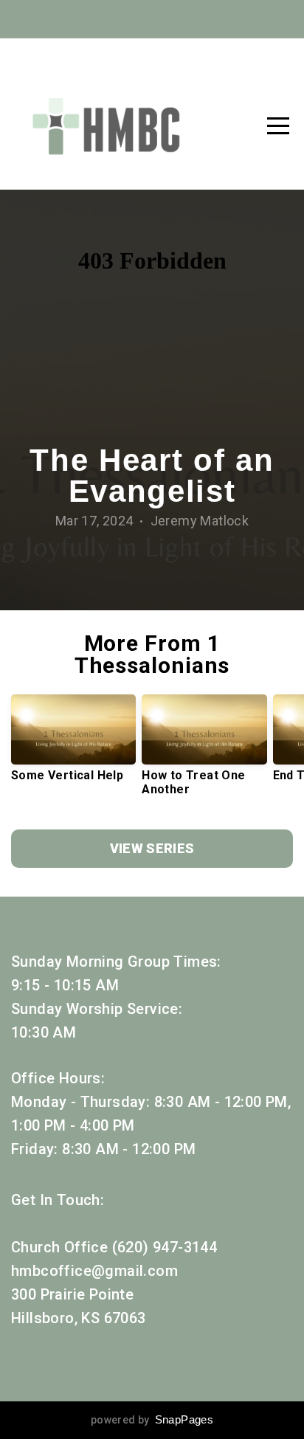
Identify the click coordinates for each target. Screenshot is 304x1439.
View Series (152, 848)
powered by (152, 1420)
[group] (73, 743)
